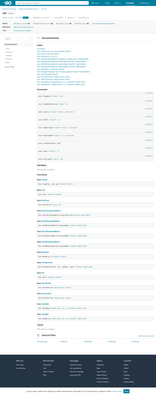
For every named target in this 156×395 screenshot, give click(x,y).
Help (44, 375)
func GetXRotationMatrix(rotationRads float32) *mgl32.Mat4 (61, 61)
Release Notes (102, 375)
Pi (56, 120)
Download (100, 365)
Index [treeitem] (7, 49)
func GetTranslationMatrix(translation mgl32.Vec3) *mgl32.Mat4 (63, 59)
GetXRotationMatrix (50, 221)
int (55, 205)
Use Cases (20, 365)
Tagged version (64, 23)
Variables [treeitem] (9, 55)
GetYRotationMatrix (50, 231)
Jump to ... (8, 39)
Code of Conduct (103, 382)
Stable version (81, 23)
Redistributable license (43, 23)
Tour (44, 368)
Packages (130, 3)
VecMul (44, 314)
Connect (127, 361)
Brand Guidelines (102, 378)
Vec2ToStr (46, 283)
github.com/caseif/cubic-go (28, 9)
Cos (43, 190)
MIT (61, 17)
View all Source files (145, 336)
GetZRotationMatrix (50, 242)
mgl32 (72, 215)
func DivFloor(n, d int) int (47, 56)
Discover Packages (9, 9)
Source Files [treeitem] (10, 67)
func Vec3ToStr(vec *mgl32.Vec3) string (53, 79)
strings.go (112, 341)
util (42, 9)
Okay (126, 391)
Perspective (47, 262)
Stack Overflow (48, 371)
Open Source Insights (23, 30)
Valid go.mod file (22, 23)
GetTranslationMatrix (51, 211)
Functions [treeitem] (9, 59)
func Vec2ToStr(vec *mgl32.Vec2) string (53, 77)
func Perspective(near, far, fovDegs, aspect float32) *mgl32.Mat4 (63, 72)
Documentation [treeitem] (11, 44)
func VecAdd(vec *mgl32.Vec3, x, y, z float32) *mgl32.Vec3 (61, 82)
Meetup (126, 378)
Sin (42, 273)
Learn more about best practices (103, 23)
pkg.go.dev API (75, 375)
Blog (98, 368)
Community (144, 3)
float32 (55, 96)
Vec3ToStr (46, 293)
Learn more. (117, 391)
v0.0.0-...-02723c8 (12, 17)
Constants (41, 49)
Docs (117, 3)
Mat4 (88, 215)
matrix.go (88, 341)
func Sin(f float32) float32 (47, 74)
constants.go (42, 341)
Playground (47, 365)
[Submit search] (87, 3)
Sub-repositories (75, 368)
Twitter (126, 365)
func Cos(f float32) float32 (48, 54)
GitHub (126, 368)
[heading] (9, 3)
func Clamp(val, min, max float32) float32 (54, 51)
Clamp (44, 180)
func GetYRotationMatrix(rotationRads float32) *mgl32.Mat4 (61, 64)
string (67, 287)
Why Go (94, 3)
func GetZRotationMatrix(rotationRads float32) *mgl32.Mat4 (61, 67)
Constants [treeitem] (9, 52)
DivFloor (45, 200)
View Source (149, 93)
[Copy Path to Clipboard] (45, 9)
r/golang (126, 375)
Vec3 (77, 215)
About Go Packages (77, 371)
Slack (125, 371)
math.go (64, 341)
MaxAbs (45, 252)
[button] (15, 23)
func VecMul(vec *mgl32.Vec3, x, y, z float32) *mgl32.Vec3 (61, 84)
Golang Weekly (129, 382)
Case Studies (20, 368)
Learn (107, 3)
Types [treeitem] (8, 62)
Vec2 (62, 287)
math (52, 120)
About (99, 361)
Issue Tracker (101, 371)
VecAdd (45, 304)
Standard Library (76, 365)
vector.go (135, 341)
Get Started (48, 361)
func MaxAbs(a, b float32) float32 (50, 69)
